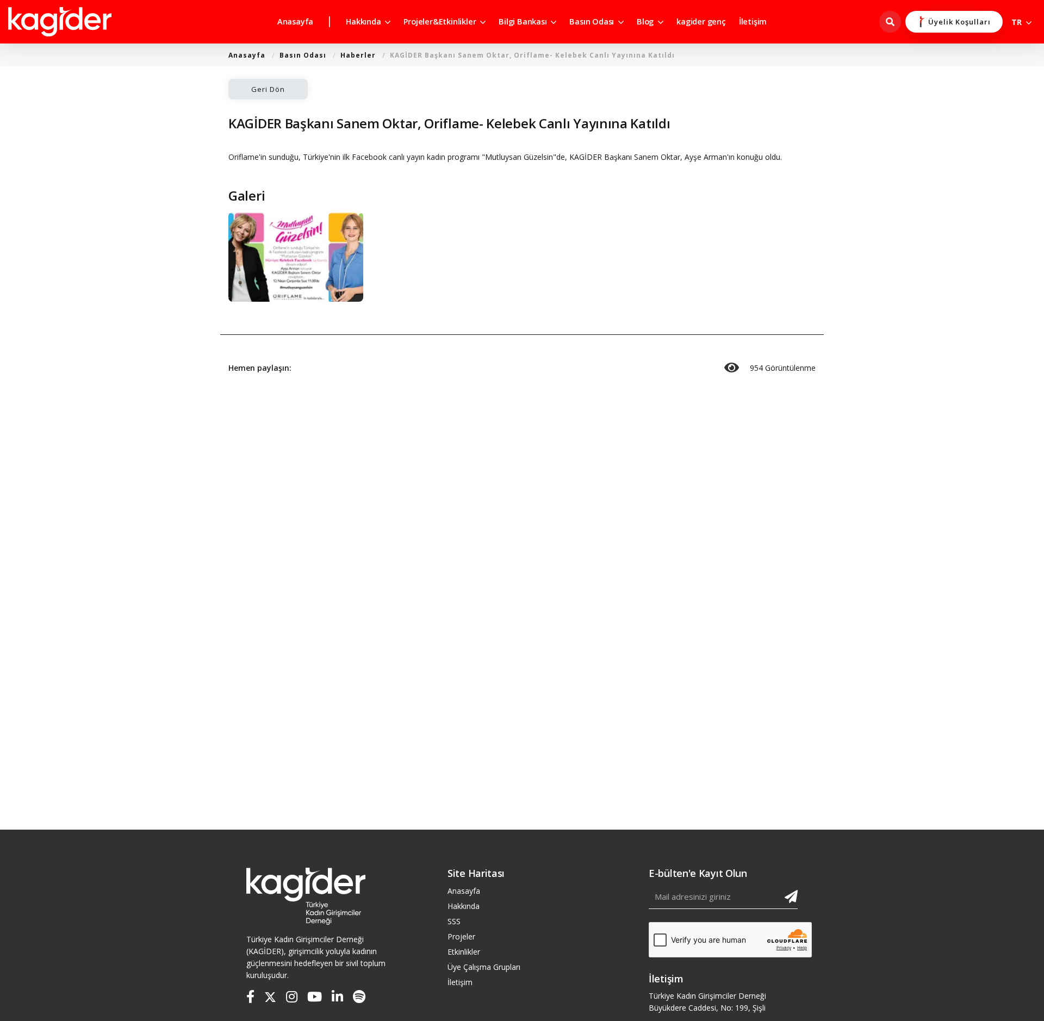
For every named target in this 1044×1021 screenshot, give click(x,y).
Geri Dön (268, 89)
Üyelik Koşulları (959, 22)
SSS (454, 921)
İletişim (753, 21)
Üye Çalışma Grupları (484, 967)
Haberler (358, 55)
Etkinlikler (464, 952)
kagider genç (701, 21)
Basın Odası (592, 21)
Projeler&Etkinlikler (440, 21)
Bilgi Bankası (524, 21)
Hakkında (364, 21)
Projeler (461, 936)
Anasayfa (295, 21)
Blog (646, 21)
